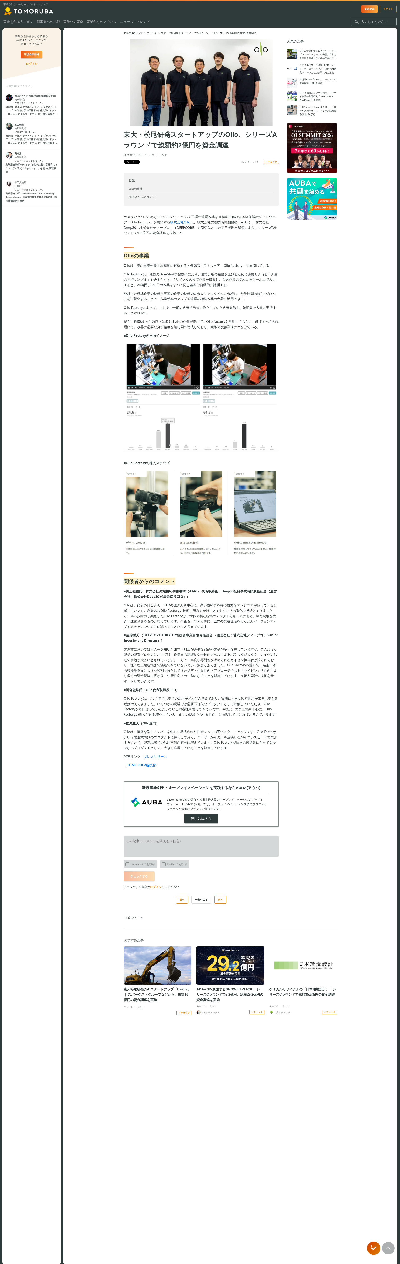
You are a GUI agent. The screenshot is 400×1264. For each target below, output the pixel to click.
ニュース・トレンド (156, 155)
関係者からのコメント (143, 197)
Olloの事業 (136, 189)
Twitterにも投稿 (177, 864)
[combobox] (374, 22)
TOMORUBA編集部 (141, 765)
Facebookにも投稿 (142, 864)
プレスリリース (155, 756)
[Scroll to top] (388, 1248)
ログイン (156, 887)
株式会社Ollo (180, 222)
